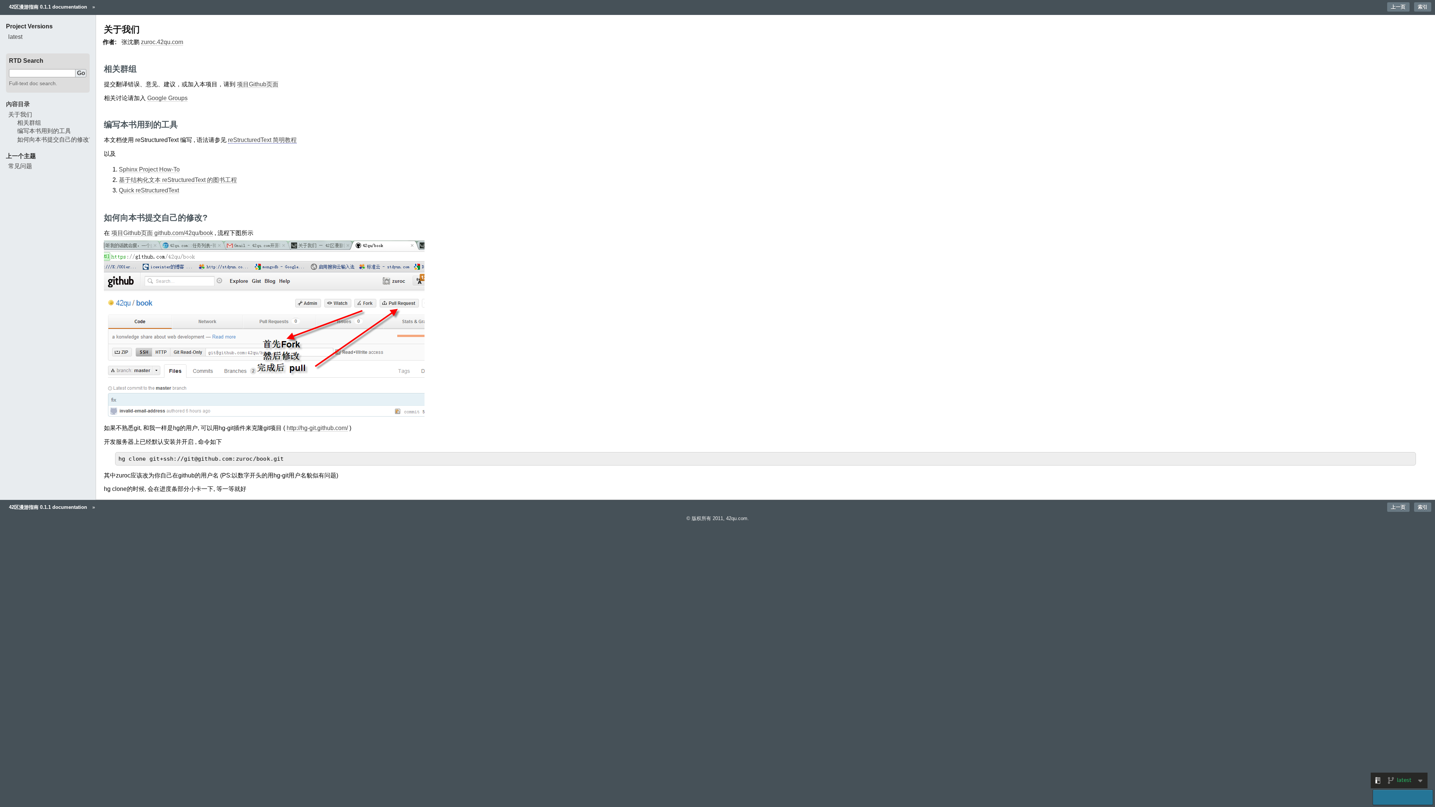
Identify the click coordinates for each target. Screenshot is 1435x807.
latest (15, 37)
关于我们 (20, 114)
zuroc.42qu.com (162, 42)
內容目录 (18, 104)
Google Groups (167, 98)
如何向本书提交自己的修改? (54, 139)
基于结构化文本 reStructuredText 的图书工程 (178, 180)
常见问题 (20, 166)
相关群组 (29, 123)
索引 (1423, 7)
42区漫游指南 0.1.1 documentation (48, 7)
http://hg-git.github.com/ (317, 428)
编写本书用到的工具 (44, 131)
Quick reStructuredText (149, 190)
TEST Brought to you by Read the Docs (1403, 797)
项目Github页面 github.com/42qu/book (162, 233)
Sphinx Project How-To (149, 169)
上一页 (1398, 7)
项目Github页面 (257, 84)
